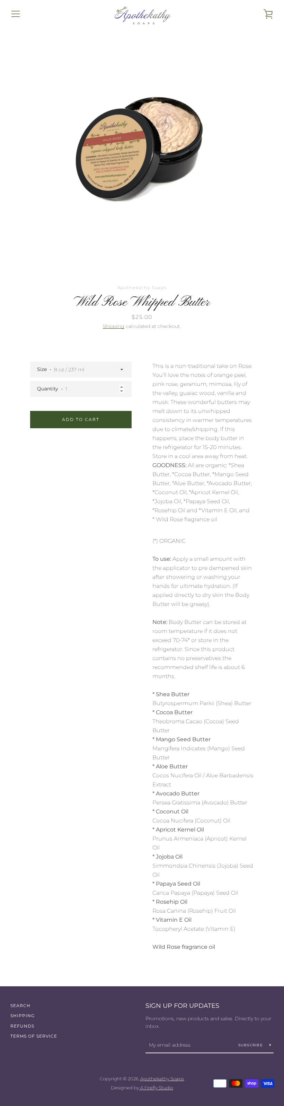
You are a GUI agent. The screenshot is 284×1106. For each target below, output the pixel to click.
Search (20, 1005)
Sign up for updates (182, 1006)
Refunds (22, 1026)
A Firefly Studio (156, 1087)
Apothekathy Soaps (162, 1078)
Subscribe (251, 1045)
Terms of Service (33, 1036)
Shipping (113, 326)
